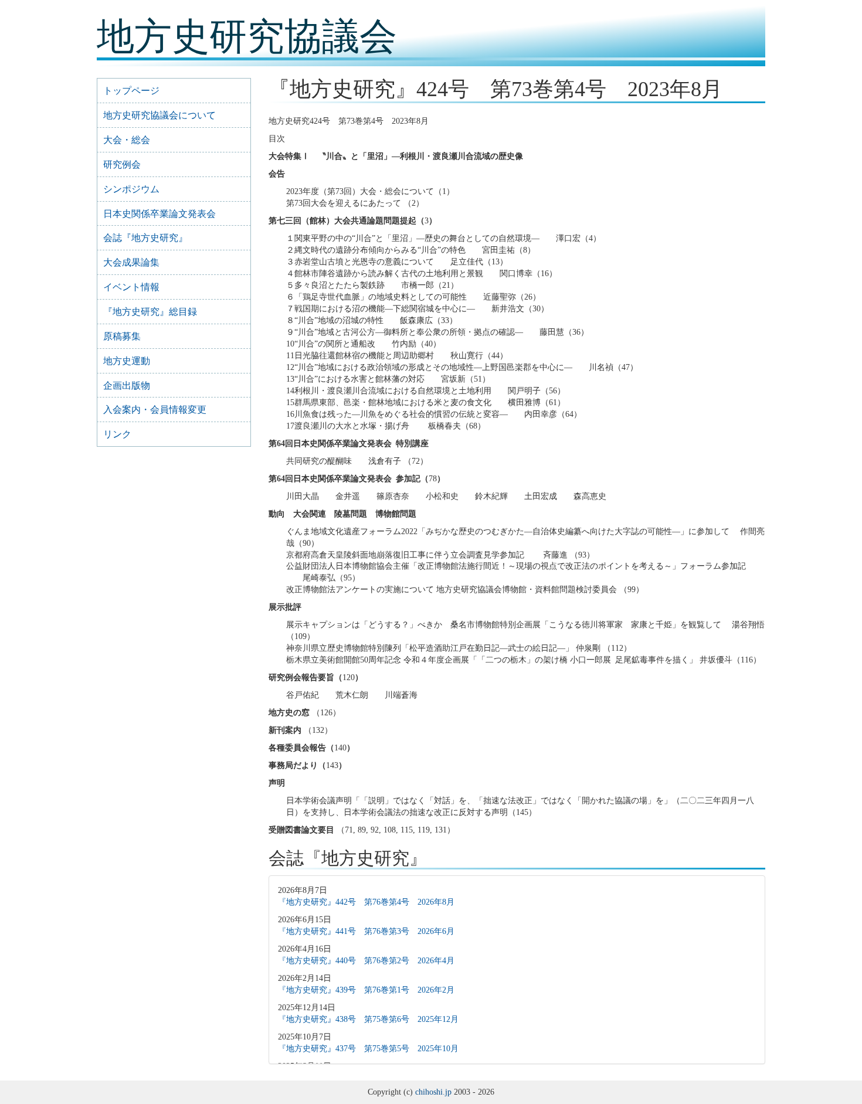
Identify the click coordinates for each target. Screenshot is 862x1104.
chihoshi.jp (433, 1092)
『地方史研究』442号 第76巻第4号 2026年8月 (366, 902)
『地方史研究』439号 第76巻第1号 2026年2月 (366, 990)
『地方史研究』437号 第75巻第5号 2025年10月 (368, 1048)
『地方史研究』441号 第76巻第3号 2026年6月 (366, 931)
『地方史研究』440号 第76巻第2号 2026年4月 (366, 960)
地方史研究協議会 (247, 36)
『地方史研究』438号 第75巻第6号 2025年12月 (368, 1019)
